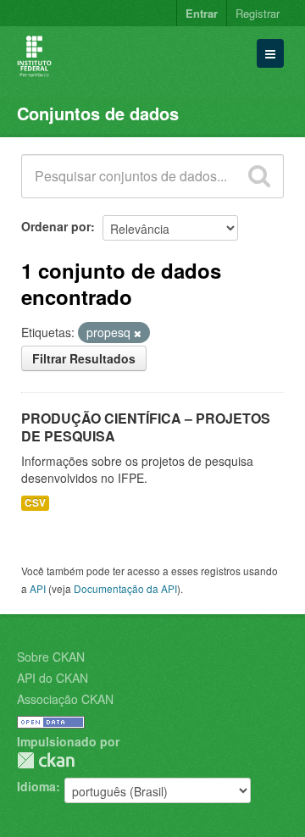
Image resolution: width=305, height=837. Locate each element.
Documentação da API (125, 588)
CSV (35, 503)
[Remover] (137, 333)
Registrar (258, 13)
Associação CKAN (65, 698)
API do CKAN (52, 677)
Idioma (36, 786)
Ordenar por (56, 226)
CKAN (46, 760)
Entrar (202, 13)
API (38, 588)
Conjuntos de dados (98, 113)
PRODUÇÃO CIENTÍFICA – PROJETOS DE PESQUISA (145, 427)
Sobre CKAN (51, 656)
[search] (259, 176)
